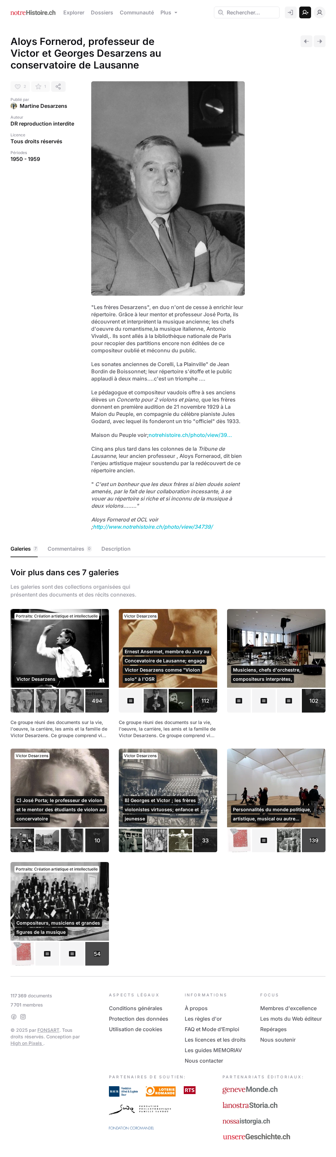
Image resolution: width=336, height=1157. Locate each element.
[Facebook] (13, 1016)
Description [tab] (116, 548)
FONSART (48, 1030)
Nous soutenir (278, 1039)
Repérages (273, 1029)
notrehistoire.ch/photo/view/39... (190, 435)
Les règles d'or (203, 1018)
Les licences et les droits (215, 1039)
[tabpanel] (168, 765)
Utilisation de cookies (135, 1029)
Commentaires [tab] (69, 548)
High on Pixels (26, 1043)
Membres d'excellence (288, 1008)
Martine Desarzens (43, 106)
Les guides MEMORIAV (213, 1050)
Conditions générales (135, 1008)
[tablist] (168, 549)
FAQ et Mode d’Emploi (212, 1029)
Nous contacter (204, 1060)
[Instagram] (23, 1016)
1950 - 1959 (25, 159)
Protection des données (138, 1018)
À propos (196, 1008)
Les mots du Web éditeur (291, 1018)
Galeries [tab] (23, 548)
